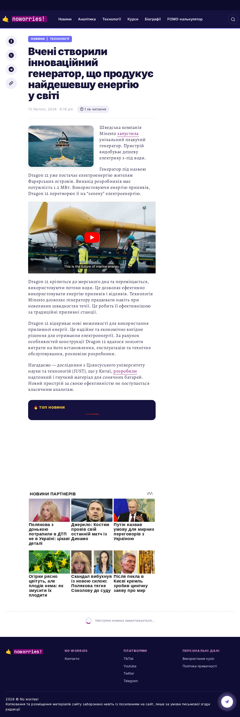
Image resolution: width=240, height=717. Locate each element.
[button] (233, 19)
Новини (64, 19)
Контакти (72, 659)
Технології (111, 19)
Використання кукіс (198, 659)
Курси (133, 19)
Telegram (131, 681)
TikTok (129, 659)
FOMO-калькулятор (184, 19)
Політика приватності (200, 666)
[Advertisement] (92, 453)
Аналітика (87, 19)
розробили (125, 371)
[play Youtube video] (92, 237)
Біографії (153, 19)
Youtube (130, 666)
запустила (128, 133)
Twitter (129, 673)
